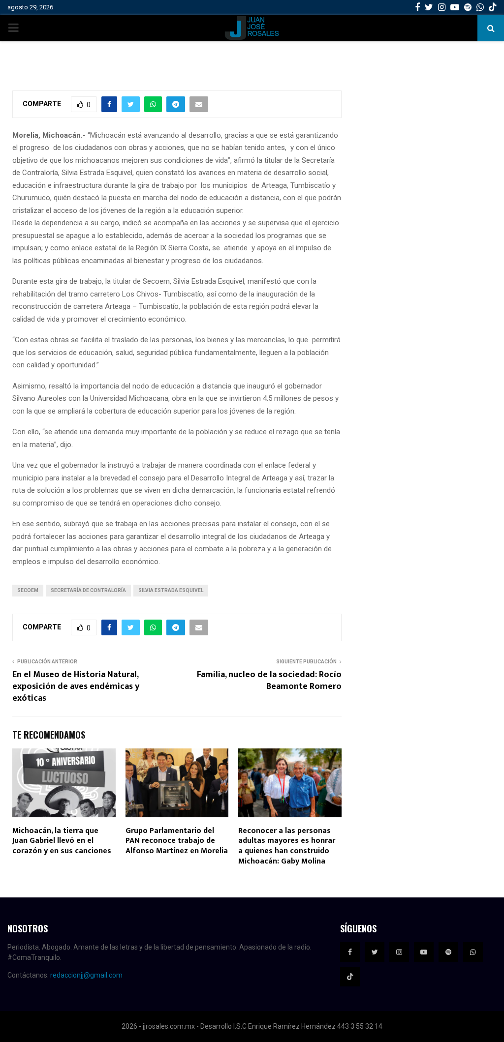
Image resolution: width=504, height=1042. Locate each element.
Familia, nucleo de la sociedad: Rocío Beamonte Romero (269, 680)
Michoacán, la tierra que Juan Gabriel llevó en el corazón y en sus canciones (61, 841)
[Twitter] (374, 952)
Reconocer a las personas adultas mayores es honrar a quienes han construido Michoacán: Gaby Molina (286, 846)
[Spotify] (448, 952)
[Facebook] (350, 952)
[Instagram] (399, 952)
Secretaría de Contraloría (88, 590)
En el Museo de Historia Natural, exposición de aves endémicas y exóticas (75, 686)
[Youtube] (424, 952)
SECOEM (27, 590)
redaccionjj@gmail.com (86, 975)
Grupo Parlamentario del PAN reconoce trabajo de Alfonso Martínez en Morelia (177, 841)
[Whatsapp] (473, 952)
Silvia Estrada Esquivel (170, 590)
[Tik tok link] (493, 7)
